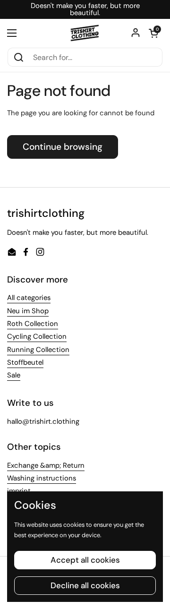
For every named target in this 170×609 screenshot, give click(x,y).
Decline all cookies (85, 585)
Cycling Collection (37, 336)
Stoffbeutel (25, 362)
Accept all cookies (85, 560)
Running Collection (38, 349)
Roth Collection (32, 323)
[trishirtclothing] (85, 33)
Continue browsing (62, 147)
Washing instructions (41, 478)
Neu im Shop (28, 311)
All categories (29, 297)
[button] (153, 33)
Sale (13, 375)
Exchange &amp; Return (46, 465)
